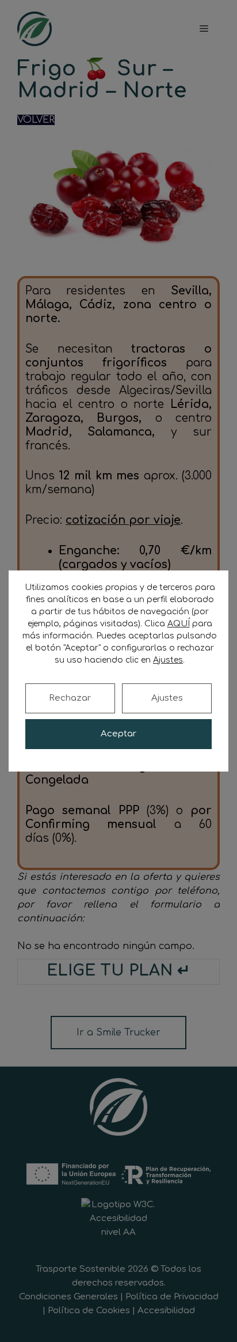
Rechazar (70, 698)
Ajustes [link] (168, 660)
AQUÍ (178, 623)
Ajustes (167, 698)
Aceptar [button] (118, 734)
